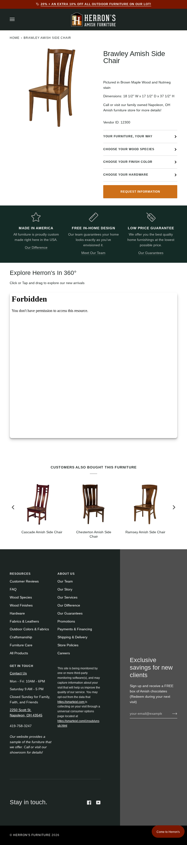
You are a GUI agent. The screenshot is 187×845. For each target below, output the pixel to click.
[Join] (170, 714)
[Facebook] (89, 802)
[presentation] (13, 507)
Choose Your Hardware (125, 174)
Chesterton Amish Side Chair (93, 534)
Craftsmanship (21, 637)
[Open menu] (17, 19)
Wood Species (21, 597)
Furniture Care (21, 645)
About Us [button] (66, 573)
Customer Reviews (24, 581)
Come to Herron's (168, 832)
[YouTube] (98, 802)
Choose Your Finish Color (127, 162)
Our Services (67, 597)
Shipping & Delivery (72, 637)
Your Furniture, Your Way (127, 136)
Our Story (64, 589)
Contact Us (18, 673)
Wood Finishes (21, 605)
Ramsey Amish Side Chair (145, 532)
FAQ (13, 589)
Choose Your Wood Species (128, 149)
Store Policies (67, 645)
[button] (79, 665)
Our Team (65, 581)
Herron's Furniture (32, 835)
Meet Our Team (93, 253)
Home (14, 38)
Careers (63, 653)
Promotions (66, 621)
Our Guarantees (150, 253)
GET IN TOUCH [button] (21, 666)
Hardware (17, 613)
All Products (19, 653)
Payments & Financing (74, 629)
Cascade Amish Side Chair (41, 532)
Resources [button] (20, 573)
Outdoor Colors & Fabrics (29, 629)
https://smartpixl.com (71, 702)
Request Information (140, 191)
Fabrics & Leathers (24, 621)
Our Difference (36, 247)
